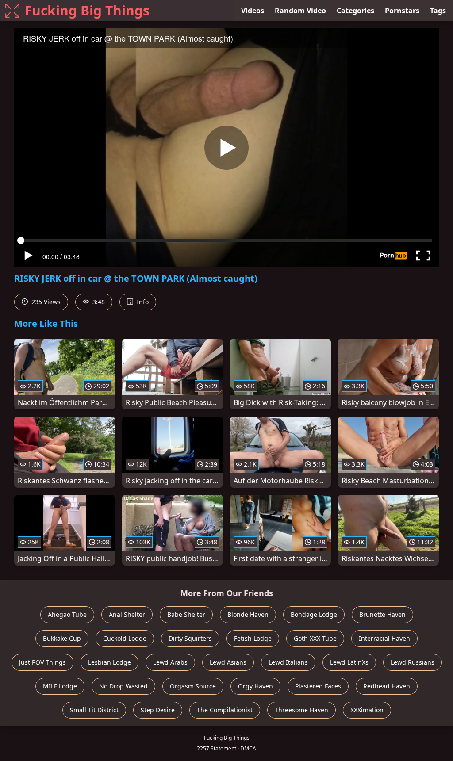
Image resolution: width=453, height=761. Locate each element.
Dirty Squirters (190, 638)
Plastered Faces (318, 686)
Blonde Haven (248, 614)
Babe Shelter (186, 614)
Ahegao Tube (67, 614)
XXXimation (367, 710)
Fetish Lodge (253, 638)
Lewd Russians (412, 662)
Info (142, 302)
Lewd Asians (228, 662)
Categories (355, 10)
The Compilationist (225, 710)
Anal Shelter (127, 614)
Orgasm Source (193, 686)
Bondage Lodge (314, 614)
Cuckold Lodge (124, 638)
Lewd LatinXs (349, 662)
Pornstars (402, 10)
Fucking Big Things (87, 10)
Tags (438, 10)
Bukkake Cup (62, 638)
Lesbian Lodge (109, 662)
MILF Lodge (60, 686)
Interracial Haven (384, 638)
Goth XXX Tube (315, 638)
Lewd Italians (288, 662)
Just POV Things (42, 662)
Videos (252, 10)
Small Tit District (94, 710)
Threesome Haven (301, 710)
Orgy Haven (255, 686)
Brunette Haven (382, 614)
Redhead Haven (386, 686)
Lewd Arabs (170, 662)
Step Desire (158, 710)
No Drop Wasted (123, 686)
